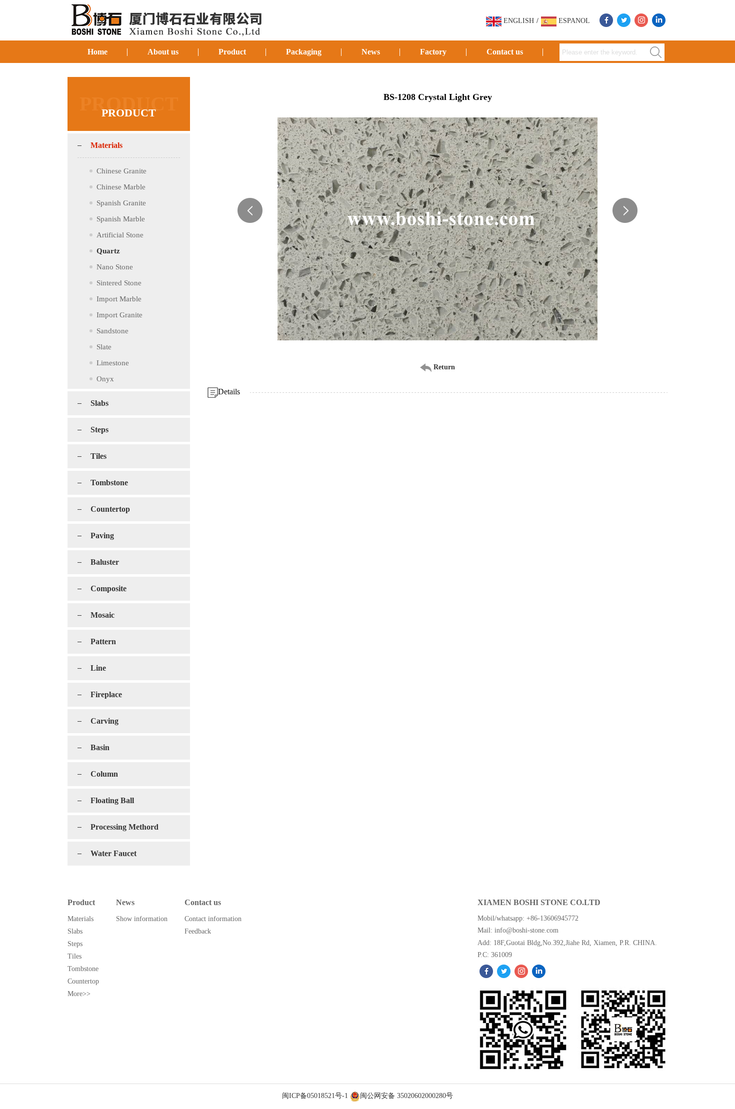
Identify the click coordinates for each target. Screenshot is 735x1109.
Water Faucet (113, 853)
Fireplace (106, 694)
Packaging (304, 51)
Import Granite (119, 315)
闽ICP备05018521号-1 (316, 1096)
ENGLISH (518, 20)
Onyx (105, 379)
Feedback (197, 931)
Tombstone (109, 482)
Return (443, 367)
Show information (142, 919)
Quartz (108, 251)
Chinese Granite (121, 171)
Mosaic (102, 615)
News (371, 51)
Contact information (213, 919)
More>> (79, 994)
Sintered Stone (119, 283)
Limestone (112, 363)
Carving (104, 721)
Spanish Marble (120, 219)
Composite (108, 588)
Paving (102, 535)
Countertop (110, 509)
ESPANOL (573, 20)
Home (98, 51)
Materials (106, 145)
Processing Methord (124, 827)
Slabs (99, 403)
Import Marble (119, 299)
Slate (104, 347)
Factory (433, 51)
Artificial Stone (120, 235)
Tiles (98, 456)
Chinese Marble (121, 187)
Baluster (104, 562)
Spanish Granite (121, 203)
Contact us (504, 51)
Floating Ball (112, 800)
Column (104, 774)
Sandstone (112, 331)
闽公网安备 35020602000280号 (406, 1096)
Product (232, 51)
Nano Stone (114, 267)
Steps (99, 429)
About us (163, 51)
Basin (100, 747)
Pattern (103, 641)
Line (98, 668)
